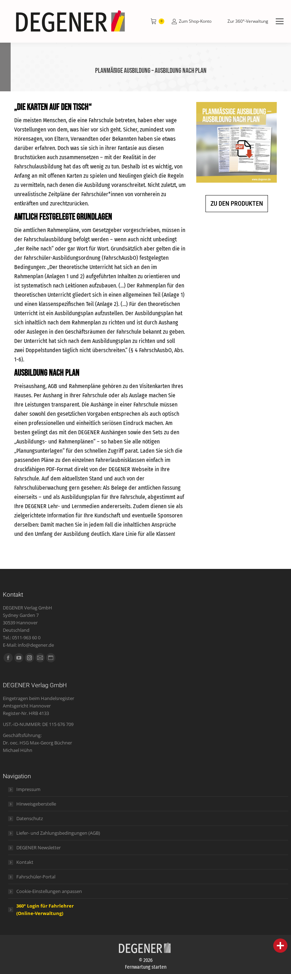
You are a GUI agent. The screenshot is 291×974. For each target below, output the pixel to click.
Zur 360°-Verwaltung (247, 21)
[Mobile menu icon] (279, 21)
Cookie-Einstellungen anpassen (49, 891)
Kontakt (24, 862)
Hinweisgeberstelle (36, 804)
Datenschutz (29, 818)
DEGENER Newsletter (38, 847)
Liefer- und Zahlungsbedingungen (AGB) (58, 833)
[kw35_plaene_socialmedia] (236, 142)
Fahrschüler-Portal (35, 876)
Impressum (28, 789)
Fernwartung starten (145, 967)
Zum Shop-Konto (195, 21)
